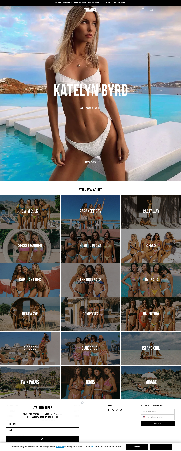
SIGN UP (42, 439)
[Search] (35, 9)
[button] (151, 9)
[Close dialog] (82, 402)
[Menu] (30, 9)
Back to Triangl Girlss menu (90, 108)
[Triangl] (90, 10)
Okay (161, 447)
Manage (137, 447)
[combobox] (145, 417)
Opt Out (93, 446)
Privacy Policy (60, 447)
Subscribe (157, 424)
